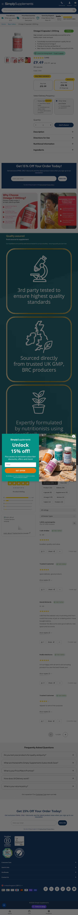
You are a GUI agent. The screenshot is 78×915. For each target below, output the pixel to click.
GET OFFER (20, 470)
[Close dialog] (73, 436)
